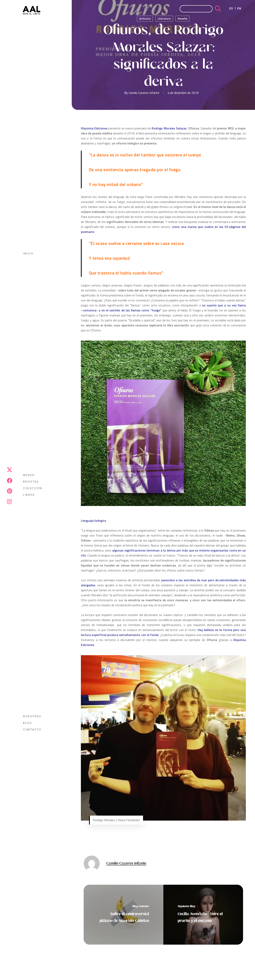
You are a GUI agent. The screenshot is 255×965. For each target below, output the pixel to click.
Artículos (145, 18)
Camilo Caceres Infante (144, 92)
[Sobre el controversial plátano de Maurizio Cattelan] (123, 915)
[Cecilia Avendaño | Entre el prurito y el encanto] (203, 915)
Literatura (164, 18)
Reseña (182, 18)
